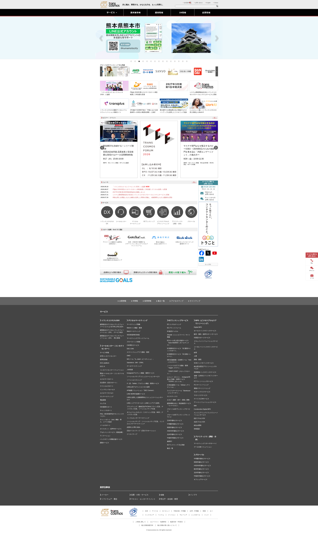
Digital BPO (198, 327)
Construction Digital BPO (202, 409)
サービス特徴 (104, 352)
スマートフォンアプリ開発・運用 (138, 352)
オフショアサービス (200, 479)
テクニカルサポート (106, 386)
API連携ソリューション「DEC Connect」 (141, 390)
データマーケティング (134, 366)
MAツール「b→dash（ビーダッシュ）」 (140, 359)
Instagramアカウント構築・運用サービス (140, 373)
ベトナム (161, 515)
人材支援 (130, 369)
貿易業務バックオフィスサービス (205, 372)
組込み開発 (197, 425)
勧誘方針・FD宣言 (176, 522)
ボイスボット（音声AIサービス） (111, 429)
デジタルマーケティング (137, 320)
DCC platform (104, 363)
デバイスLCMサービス (201, 399)
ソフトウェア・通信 (109, 499)
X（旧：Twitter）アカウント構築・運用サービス (143, 383)
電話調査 (103, 400)
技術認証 (197, 429)
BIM (195, 406)
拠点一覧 (161, 301)
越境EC (169, 441)
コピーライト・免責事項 (158, 522)
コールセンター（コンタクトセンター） (112, 347)
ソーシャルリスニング (134, 380)
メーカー (104, 495)
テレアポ (103, 403)
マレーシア (183, 515)
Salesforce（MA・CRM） (135, 362)
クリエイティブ (132, 434)
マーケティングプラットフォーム (138, 338)
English (208, 2)
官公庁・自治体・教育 (169, 499)
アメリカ (155, 511)
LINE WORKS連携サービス (136, 394)
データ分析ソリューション (203, 447)
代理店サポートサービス (202, 338)
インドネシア (149, 515)
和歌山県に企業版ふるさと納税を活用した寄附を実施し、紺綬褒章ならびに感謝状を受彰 (142, 197)
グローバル (199, 455)
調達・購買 (197, 359)
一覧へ (214, 118)
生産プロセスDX (199, 422)
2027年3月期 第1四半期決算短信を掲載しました (129, 192)
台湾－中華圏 (194, 511)
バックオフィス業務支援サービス (111, 439)
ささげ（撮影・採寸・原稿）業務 (178, 400)
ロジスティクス (172, 396)
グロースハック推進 (133, 342)
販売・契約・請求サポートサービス (206, 334)
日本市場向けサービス (174, 420)
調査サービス (104, 443)
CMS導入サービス (133, 345)
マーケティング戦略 (133, 324)
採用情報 (147, 301)
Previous (101, 38)
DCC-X (102, 366)
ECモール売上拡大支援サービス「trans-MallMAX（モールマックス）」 (178, 343)
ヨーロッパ (166, 511)
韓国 (204, 511)
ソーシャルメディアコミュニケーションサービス (143, 376)
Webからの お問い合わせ (209, 193)
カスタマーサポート (106, 379)
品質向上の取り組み (133, 427)
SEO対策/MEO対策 (133, 335)
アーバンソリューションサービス (205, 402)
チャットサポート (106, 410)
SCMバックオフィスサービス (204, 363)
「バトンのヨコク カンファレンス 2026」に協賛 (129, 187)
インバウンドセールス (107, 389)
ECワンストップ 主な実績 (175, 445)
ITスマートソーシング (201, 385)
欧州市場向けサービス (201, 469)
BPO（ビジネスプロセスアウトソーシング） (206, 321)
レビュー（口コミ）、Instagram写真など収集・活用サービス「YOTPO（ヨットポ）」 (178, 379)
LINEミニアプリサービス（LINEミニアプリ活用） (143, 403)
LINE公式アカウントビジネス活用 (138, 387)
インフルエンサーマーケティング (138, 418)
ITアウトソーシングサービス (203, 381)
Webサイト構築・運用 (134, 328)
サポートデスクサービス (202, 392)
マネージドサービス (200, 395)
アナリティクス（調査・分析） (205, 438)
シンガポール (195, 515)
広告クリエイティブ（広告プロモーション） (142, 431)
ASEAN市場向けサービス (175, 431)
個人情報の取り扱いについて (167, 525)
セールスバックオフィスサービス (205, 331)
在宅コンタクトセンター (108, 356)
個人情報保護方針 (147, 525)
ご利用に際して (140, 522)
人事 (195, 356)
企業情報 (122, 301)
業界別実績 (103, 359)
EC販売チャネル (172, 331)
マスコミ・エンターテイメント (143, 499)
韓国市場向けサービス (174, 427)
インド (206, 515)
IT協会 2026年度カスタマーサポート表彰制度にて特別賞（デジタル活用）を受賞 (140, 189)
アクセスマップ (177, 301)
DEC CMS (130, 349)
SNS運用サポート (106, 407)
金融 (162, 495)
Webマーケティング (133, 331)
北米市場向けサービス (174, 434)
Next (217, 38)
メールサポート (105, 425)
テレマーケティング (106, 396)
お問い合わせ (199, 2)
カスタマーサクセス (106, 393)
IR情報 (135, 301)
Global (216, 2)
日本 (146, 511)
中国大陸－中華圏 (180, 511)
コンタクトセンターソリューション (112, 370)
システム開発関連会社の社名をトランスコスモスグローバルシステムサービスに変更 (141, 195)
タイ (211, 511)
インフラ (193, 495)
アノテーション (105, 436)
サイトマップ (195, 301)
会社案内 (186, 2)
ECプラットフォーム (174, 328)
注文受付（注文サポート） (109, 382)
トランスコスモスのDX (110, 320)
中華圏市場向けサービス (175, 424)
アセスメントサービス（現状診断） (112, 432)
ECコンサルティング (174, 324)
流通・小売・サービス (139, 495)
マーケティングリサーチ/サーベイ (205, 443)
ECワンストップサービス (178, 320)
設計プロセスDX (199, 418)
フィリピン (172, 515)
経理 (195, 352)
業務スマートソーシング (202, 388)
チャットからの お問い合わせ (210, 199)
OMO (128, 356)
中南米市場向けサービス (175, 438)
